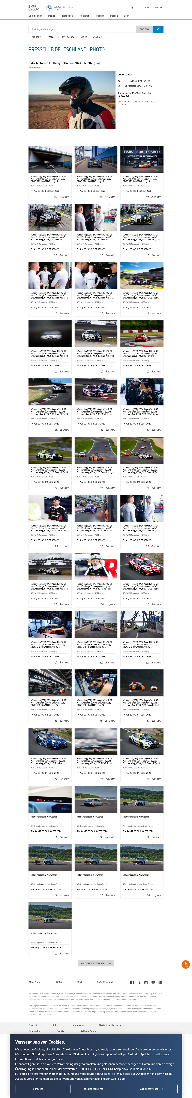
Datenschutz (35, 1031)
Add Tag (144, 29)
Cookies (61, 1031)
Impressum (78, 1025)
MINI (79, 982)
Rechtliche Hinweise (110, 1025)
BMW (59, 982)
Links (55, 1025)
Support (32, 1025)
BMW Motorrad (105, 982)
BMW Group (34, 982)
